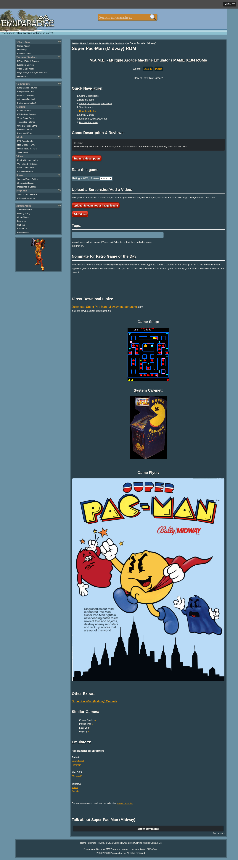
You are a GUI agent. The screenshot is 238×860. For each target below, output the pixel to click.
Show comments (148, 828)
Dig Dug (84, 731)
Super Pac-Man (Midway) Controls (94, 701)
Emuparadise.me (118, 853)
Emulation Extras (25, 129)
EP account (106, 242)
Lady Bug (85, 728)
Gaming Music (141, 843)
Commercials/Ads (25, 171)
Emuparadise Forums (27, 88)
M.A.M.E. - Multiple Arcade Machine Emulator (102, 43)
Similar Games (86, 115)
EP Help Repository (26, 198)
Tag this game (86, 107)
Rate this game (86, 100)
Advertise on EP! (24, 210)
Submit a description (86, 158)
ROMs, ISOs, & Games (28, 61)
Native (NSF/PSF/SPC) (27, 149)
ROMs (75, 43)
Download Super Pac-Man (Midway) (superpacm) (104, 306)
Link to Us (21, 221)
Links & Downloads (26, 95)
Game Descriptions (89, 96)
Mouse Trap (86, 724)
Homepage (22, 50)
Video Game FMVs (25, 168)
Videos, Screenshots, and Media (95, 103)
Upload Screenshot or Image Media (95, 205)
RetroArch (76, 765)
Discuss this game (88, 122)
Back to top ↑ (219, 833)
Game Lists (22, 76)
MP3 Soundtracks (25, 141)
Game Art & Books (25, 183)
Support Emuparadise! (27, 194)
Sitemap (92, 843)
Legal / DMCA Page (149, 849)
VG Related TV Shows (27, 164)
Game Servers (24, 110)
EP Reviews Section (26, 114)
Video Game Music (25, 69)
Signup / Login (23, 46)
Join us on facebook (26, 99)
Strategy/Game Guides (27, 179)
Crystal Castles (87, 720)
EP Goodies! (23, 232)
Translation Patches (26, 122)
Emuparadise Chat (25, 91)
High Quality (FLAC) (26, 145)
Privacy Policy (23, 213)
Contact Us (22, 228)
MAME (75, 787)
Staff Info (21, 225)
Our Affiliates (23, 217)
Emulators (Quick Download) (93, 118)
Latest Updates (24, 53)
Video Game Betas (25, 118)
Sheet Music (22, 152)
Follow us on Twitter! (26, 103)
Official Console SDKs (27, 126)
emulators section (125, 803)
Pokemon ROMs (24, 133)
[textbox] (127, 17)
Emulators (127, 843)
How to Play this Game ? (148, 77)
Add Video (80, 214)
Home (83, 843)
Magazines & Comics (26, 187)
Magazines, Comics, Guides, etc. (32, 72)
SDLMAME (77, 776)
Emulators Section (25, 65)
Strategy (148, 69)
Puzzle (158, 69)
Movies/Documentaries (27, 160)
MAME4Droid (78, 761)
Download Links (87, 111)
